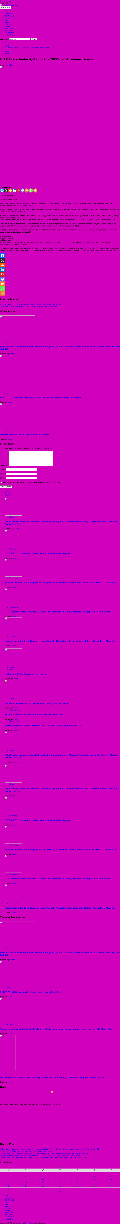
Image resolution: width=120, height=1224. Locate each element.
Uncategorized (14, 710)
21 (77, 1183)
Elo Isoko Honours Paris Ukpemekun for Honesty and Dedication (36, 703)
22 (94, 1183)
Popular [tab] (7, 493)
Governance (9, 33)
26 (43, 1186)
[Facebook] (2, 190)
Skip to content (5, 1)
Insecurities (13, 607)
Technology (9, 35)
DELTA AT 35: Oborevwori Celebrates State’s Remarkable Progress (37, 553)
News (7, 18)
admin (11, 65)
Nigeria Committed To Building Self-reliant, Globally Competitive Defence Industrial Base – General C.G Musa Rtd (60, 641)
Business (8, 24)
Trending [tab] (8, 495)
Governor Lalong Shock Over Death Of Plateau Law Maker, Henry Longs (31, 304)
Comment (4, 465)
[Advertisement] (60, 1123)
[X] (6, 190)
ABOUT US (9, 16)
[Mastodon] (23, 190)
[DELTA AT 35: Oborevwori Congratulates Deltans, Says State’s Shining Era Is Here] (17, 389)
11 (26, 1180)
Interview (8, 31)
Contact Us (9, 14)
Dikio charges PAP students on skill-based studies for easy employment (28, 306)
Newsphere (29, 1223)
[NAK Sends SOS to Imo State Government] (13, 665)
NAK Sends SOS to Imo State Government (25, 674)
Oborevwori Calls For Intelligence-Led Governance (24, 434)
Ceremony (13, 549)
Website (3, 478)
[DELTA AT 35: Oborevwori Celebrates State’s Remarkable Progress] (13, 547)
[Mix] (27, 190)
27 (60, 1186)
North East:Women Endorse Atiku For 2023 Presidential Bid (34, 714)
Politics (7, 20)
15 (94, 1180)
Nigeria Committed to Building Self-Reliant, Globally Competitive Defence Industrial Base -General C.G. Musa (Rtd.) (61, 582)
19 (43, 1183)
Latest (7, 51)
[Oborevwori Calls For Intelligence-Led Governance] (17, 426)
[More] (35, 190)
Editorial (8, 26)
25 (26, 1186)
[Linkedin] (14, 190)
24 (9, 1186)
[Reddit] (10, 190)
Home (7, 12)
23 (111, 1183)
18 (26, 1183)
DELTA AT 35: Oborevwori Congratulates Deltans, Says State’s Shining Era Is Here (40, 397)
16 (111, 1180)
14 (77, 1180)
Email (3, 474)
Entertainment (10, 28)
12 (43, 1180)
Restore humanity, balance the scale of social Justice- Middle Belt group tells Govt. (44, 725)
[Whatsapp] (31, 190)
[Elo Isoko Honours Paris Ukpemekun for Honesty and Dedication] (13, 697)
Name (3, 469)
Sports (7, 22)
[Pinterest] (18, 190)
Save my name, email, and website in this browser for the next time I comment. (32, 482)
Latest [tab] (7, 491)
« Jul (59, 1192)
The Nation (13, 578)
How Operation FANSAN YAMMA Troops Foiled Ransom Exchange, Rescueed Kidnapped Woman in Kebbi (57, 611)
